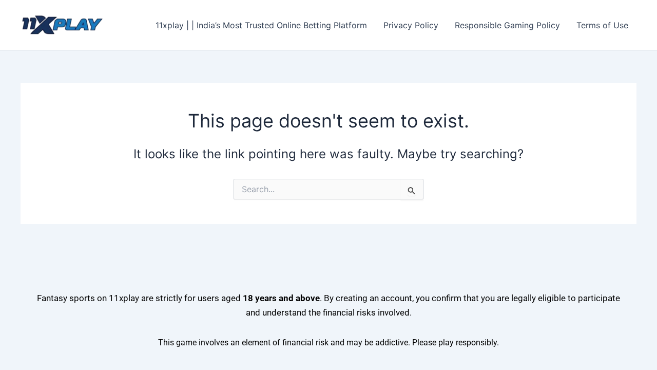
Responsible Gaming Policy (507, 25)
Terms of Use (602, 25)
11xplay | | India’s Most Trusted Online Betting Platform (261, 25)
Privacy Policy (410, 25)
